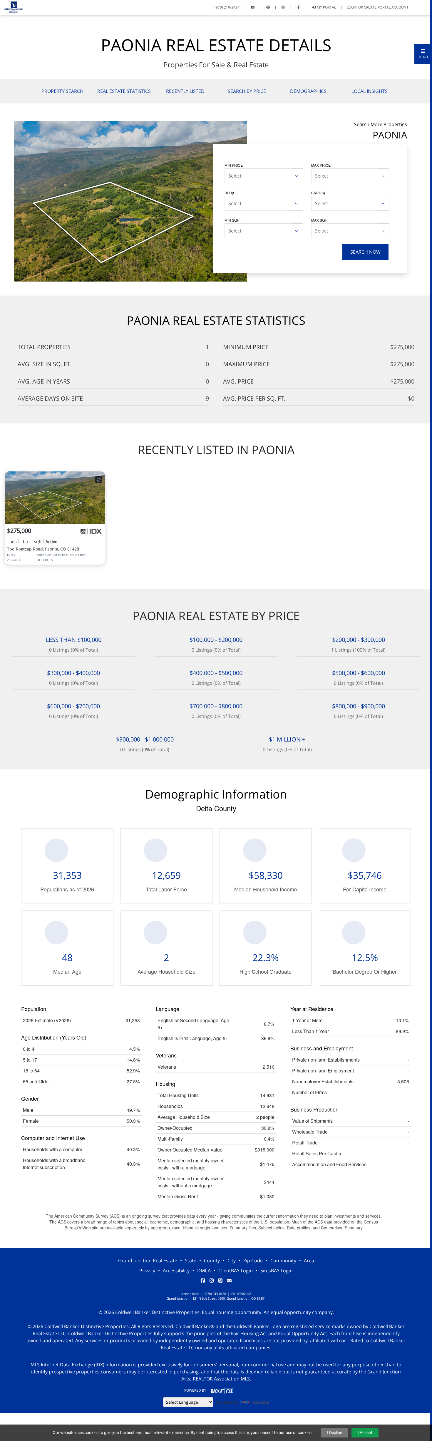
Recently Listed (185, 91)
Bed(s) (231, 192)
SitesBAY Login (276, 1270)
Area (309, 1260)
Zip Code (253, 1260)
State (190, 1260)
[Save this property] (99, 479)
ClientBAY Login (235, 1270)
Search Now (365, 252)
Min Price (234, 165)
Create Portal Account (386, 7)
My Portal (326, 7)
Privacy (147, 1270)
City (231, 1260)
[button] (423, 54)
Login (352, 7)
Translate (260, 1402)
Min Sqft (233, 219)
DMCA (204, 1270)
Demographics (308, 91)
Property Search (62, 91)
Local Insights (369, 91)
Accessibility (176, 1270)
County (212, 1260)
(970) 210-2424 (227, 7)
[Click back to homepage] (11, 6)
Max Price (321, 165)
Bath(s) (318, 192)
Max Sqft (320, 219)
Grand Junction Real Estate (147, 1260)
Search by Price (247, 91)
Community (283, 1260)
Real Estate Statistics (124, 91)
